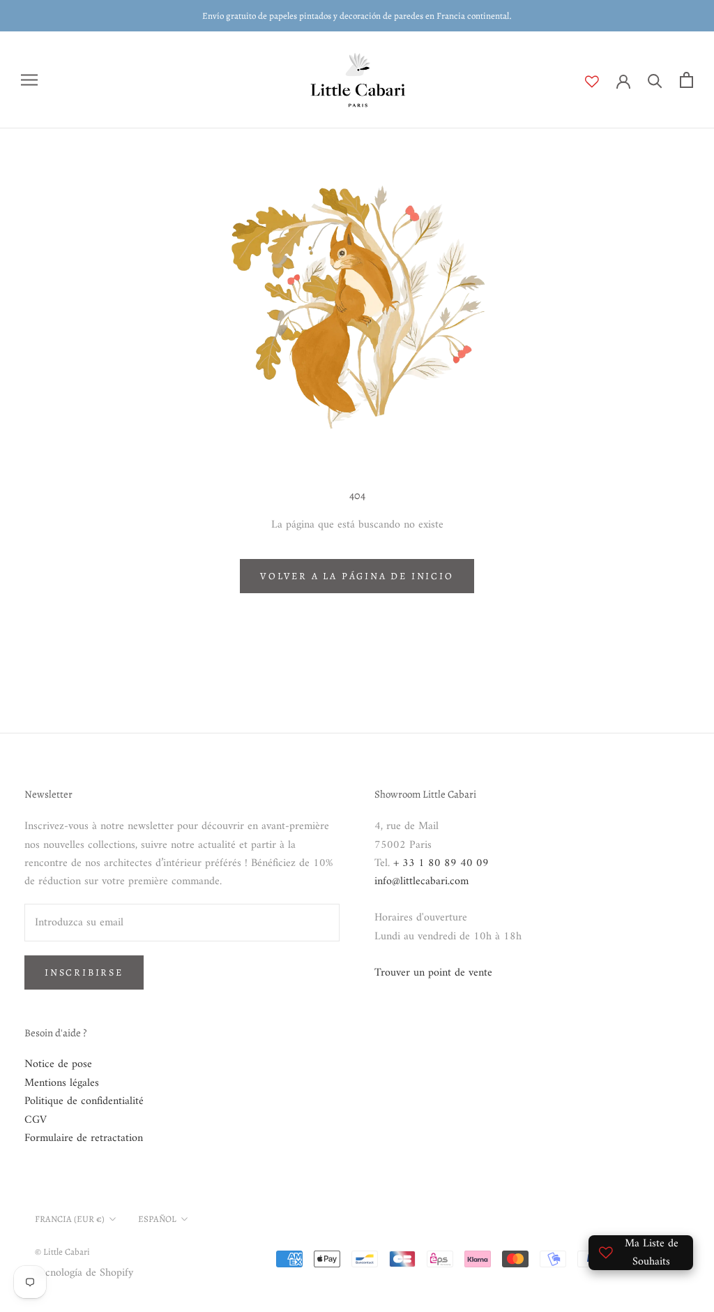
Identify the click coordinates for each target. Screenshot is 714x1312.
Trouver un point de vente (433, 973)
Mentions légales (61, 1083)
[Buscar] (655, 80)
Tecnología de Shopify (84, 1273)
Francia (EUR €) (70, 1219)
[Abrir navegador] (29, 80)
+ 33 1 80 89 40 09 (441, 863)
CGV (35, 1120)
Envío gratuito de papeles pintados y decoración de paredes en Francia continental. (357, 16)
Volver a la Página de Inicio (356, 576)
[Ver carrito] (686, 80)
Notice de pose (58, 1064)
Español (157, 1219)
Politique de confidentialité (84, 1101)
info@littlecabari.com (421, 881)
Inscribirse (84, 972)
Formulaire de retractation (83, 1138)
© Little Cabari (62, 1252)
